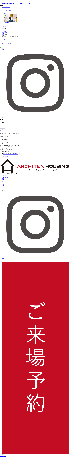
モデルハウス (4, 26)
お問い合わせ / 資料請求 (18, 153)
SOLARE (5, 31)
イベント (3, 27)
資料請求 (5, 456)
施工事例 (3, 33)
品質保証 (5, 13)
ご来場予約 (2, 456)
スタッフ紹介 (6, 25)
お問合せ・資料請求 (5, 45)
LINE (4, 190)
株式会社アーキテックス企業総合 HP (7, 43)
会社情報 (3, 25)
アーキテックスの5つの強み (8, 10)
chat (0, 130)
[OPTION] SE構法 (4, 32)
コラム (4, 42)
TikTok (5, 259)
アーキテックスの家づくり (6, 7)
